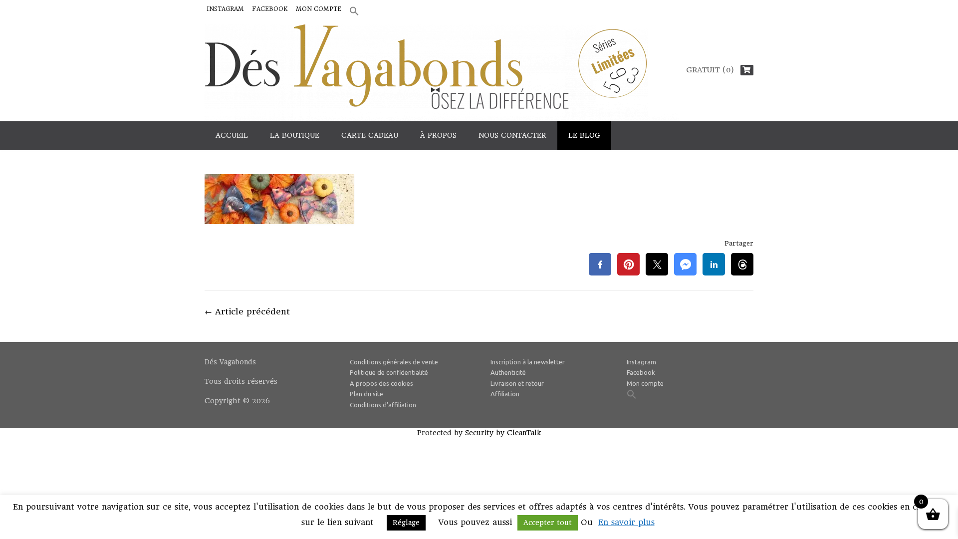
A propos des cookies (381, 383)
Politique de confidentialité (389, 372)
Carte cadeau (369, 135)
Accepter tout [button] (547, 523)
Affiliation (504, 393)
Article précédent (247, 311)
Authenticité (508, 372)
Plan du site (366, 393)
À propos (438, 135)
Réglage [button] (406, 523)
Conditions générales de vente (394, 361)
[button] (354, 11)
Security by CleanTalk (503, 433)
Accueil (232, 135)
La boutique (294, 135)
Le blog (584, 135)
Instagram (225, 8)
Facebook (270, 8)
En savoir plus (626, 522)
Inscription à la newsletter (527, 361)
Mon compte (318, 8)
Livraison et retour (517, 383)
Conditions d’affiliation (383, 404)
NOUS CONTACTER (512, 135)
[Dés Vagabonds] (442, 72)
